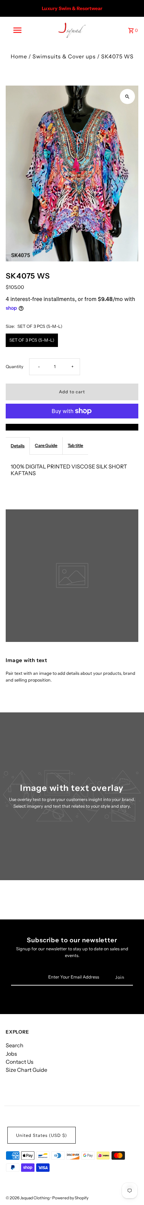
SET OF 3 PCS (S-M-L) (31, 340)
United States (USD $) (41, 1135)
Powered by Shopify (70, 1197)
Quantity (14, 366)
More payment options (72, 427)
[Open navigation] (18, 30)
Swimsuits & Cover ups (64, 56)
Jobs (11, 1053)
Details (17, 445)
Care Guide (46, 445)
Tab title (75, 445)
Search (14, 1045)
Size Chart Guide (26, 1069)
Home (19, 56)
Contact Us (19, 1061)
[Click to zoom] (127, 96)
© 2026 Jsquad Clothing (28, 1197)
